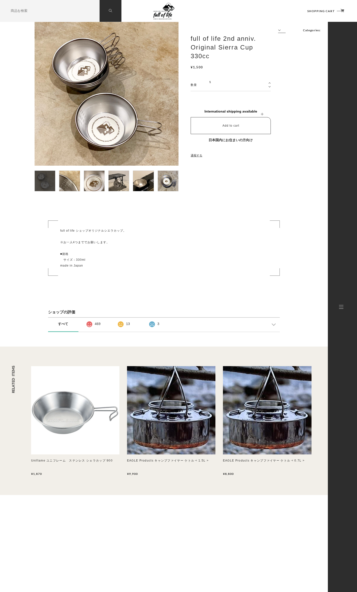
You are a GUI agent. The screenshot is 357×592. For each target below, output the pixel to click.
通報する (196, 155)
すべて (63, 324)
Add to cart (230, 125)
